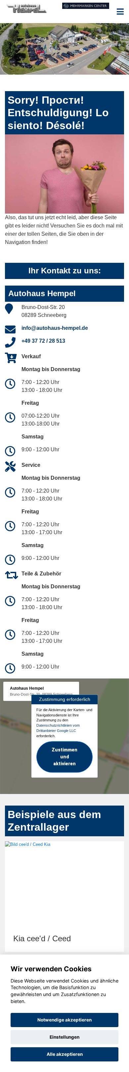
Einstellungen (64, 1037)
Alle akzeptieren (65, 1054)
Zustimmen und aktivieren (64, 757)
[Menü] (120, 11)
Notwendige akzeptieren (64, 1019)
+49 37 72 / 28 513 (43, 341)
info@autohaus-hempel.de (55, 328)
